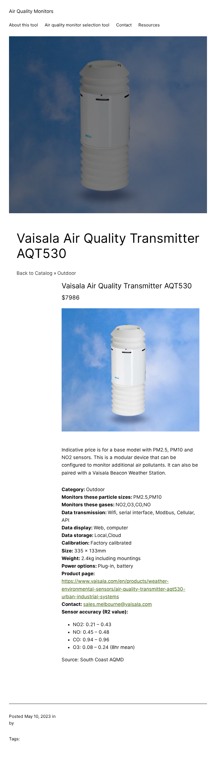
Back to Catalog (35, 273)
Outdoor (66, 273)
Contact (124, 25)
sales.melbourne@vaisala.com (117, 604)
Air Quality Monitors (31, 11)
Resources (149, 25)
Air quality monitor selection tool (77, 25)
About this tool (23, 25)
